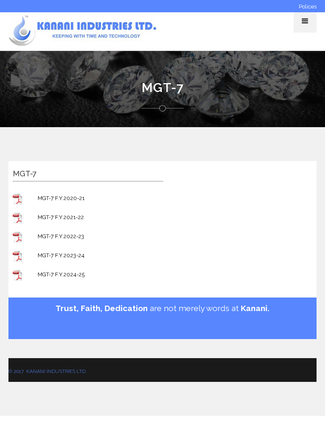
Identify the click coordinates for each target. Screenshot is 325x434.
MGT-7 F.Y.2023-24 (61, 255)
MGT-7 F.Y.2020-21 (61, 198)
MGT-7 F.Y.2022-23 (61, 236)
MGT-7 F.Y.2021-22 (61, 217)
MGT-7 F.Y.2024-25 (61, 274)
